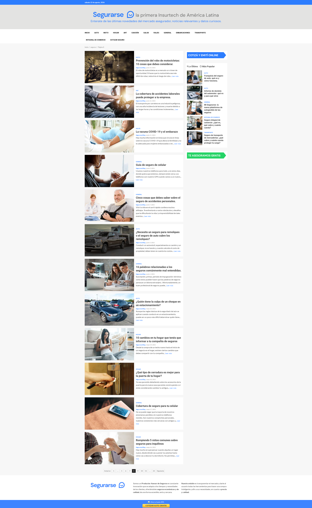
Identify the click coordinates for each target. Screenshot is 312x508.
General (167, 33)
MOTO (105, 33)
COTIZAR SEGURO (117, 40)
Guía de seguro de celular (109, 171)
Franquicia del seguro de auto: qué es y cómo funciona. (194, 77)
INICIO (87, 33)
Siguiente (160, 471)
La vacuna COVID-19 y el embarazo (109, 136)
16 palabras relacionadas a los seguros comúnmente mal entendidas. (109, 275)
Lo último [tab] (193, 66)
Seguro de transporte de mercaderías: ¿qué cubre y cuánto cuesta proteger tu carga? (194, 138)
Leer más (175, 76)
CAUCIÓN (135, 33)
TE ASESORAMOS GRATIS (204, 155)
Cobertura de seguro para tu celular (109, 413)
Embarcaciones (183, 33)
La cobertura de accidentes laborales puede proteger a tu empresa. (109, 102)
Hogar (138, 334)
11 (146, 471)
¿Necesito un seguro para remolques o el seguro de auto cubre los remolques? (109, 240)
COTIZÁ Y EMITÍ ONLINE (203, 55)
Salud (138, 128)
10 (142, 471)
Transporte (200, 33)
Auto (138, 229)
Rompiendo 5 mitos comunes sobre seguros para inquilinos (109, 448)
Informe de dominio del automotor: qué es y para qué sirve (194, 93)
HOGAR (116, 33)
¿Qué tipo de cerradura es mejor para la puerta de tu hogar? (109, 379)
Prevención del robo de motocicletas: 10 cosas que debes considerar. (109, 67)
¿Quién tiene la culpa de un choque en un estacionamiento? (109, 309)
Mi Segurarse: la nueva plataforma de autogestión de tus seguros (194, 108)
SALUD (146, 33)
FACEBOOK (103, 499)
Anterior (107, 471)
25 (154, 471)
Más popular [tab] (208, 66)
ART (125, 33)
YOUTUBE (124, 499)
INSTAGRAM (90, 499)
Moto (138, 57)
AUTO (96, 33)
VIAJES (156, 33)
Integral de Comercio (96, 40)
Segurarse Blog (141, 68)
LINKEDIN (114, 499)
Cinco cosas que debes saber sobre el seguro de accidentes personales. (109, 206)
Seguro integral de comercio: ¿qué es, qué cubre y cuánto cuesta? (194, 123)
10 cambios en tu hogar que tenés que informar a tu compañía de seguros (109, 344)
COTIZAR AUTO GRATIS (156, 506)
